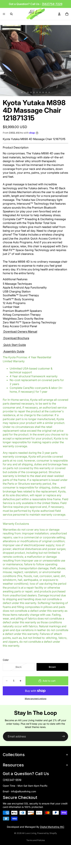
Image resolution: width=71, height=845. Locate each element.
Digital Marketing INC (52, 826)
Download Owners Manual (20, 331)
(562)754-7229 (52, 4)
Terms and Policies (35, 840)
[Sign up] (63, 736)
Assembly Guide (13, 351)
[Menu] (4, 14)
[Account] (59, 14)
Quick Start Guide (14, 345)
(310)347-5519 (12, 780)
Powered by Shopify (47, 833)
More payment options (35, 698)
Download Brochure (16, 338)
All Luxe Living (29, 833)
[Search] (11, 14)
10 (49, 92)
